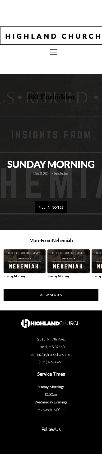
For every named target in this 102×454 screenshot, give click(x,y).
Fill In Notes (51, 207)
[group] (25, 265)
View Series (51, 295)
